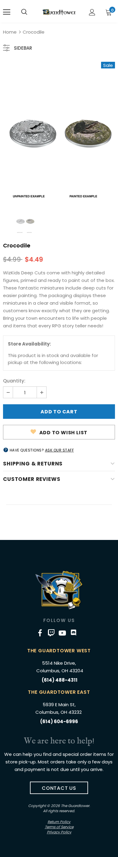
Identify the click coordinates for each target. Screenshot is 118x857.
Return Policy (59, 821)
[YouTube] (62, 632)
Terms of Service (59, 826)
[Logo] (59, 11)
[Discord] (73, 632)
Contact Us (59, 788)
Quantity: (14, 381)
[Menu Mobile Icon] (6, 12)
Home (10, 32)
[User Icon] (92, 12)
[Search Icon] (24, 12)
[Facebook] (39, 632)
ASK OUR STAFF (59, 450)
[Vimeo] (51, 632)
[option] (59, 130)
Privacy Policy (59, 832)
